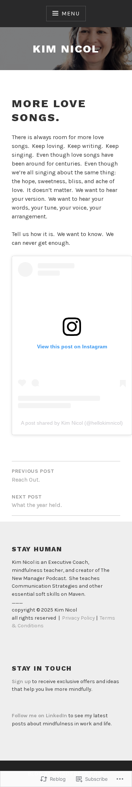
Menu (70, 13)
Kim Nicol (66, 48)
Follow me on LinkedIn (39, 715)
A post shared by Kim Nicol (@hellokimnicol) (72, 423)
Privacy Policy (78, 618)
